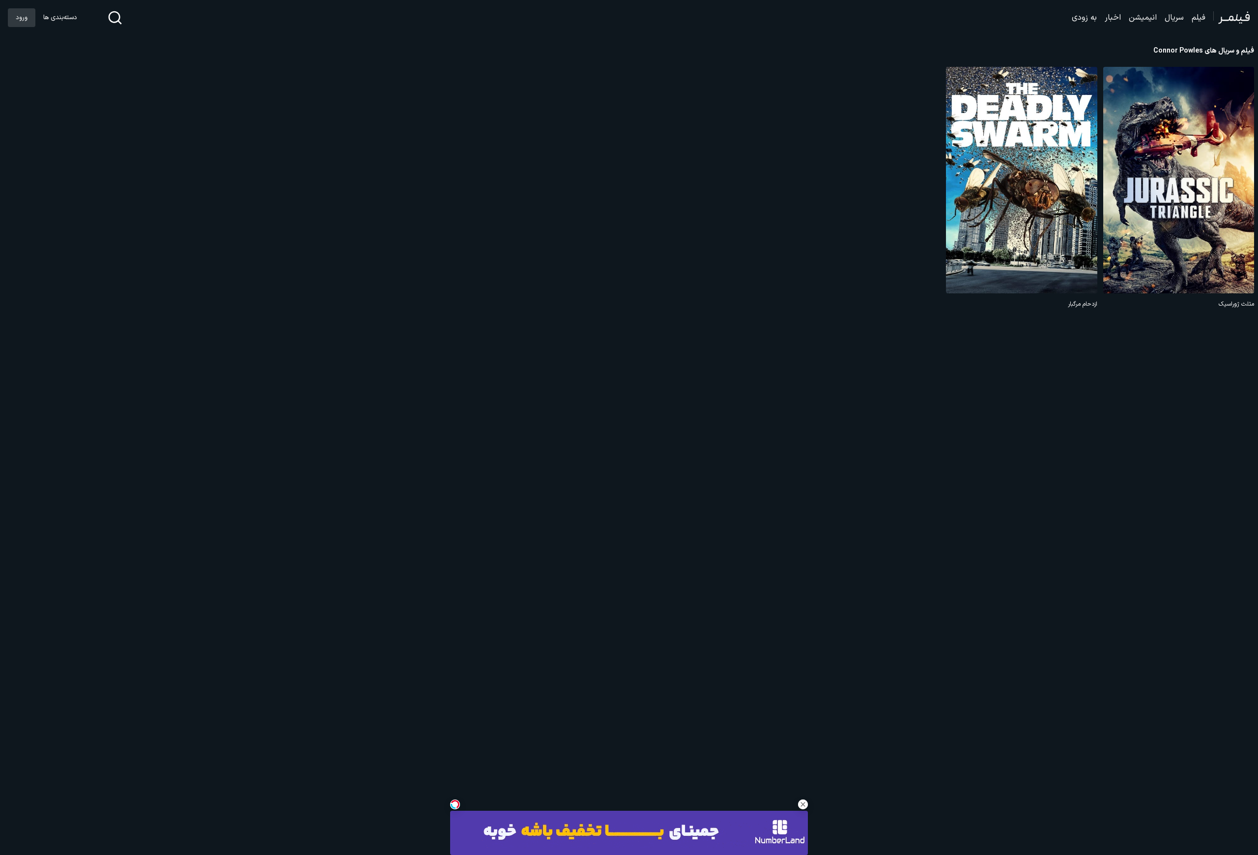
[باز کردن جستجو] (115, 18)
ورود (22, 18)
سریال (1174, 18)
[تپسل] (455, 804)
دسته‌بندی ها (60, 18)
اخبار (1113, 18)
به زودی (1084, 18)
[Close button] (803, 804)
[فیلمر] (1231, 17)
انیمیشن (1143, 18)
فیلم (1198, 18)
